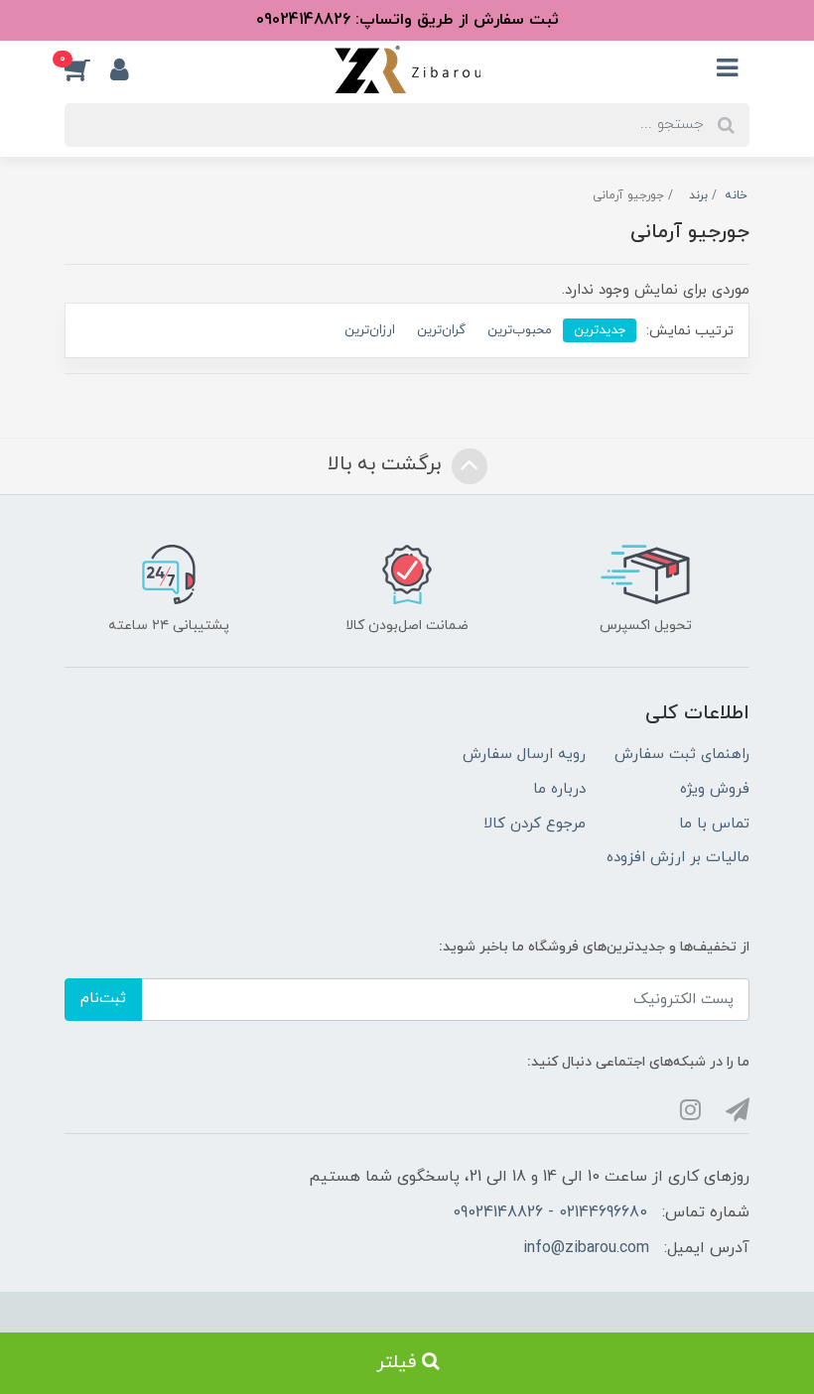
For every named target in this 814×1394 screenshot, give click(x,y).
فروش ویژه (714, 789)
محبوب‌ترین (519, 329)
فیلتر (399, 1362)
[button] (87, 69)
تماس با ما (714, 824)
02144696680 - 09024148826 (550, 1212)
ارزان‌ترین (369, 329)
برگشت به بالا (387, 464)
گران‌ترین (441, 329)
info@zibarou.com (586, 1248)
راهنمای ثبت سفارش (681, 754)
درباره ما (559, 789)
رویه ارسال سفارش (524, 754)
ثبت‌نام (103, 998)
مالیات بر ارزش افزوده (678, 857)
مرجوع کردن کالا (534, 824)
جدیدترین (599, 329)
